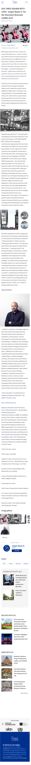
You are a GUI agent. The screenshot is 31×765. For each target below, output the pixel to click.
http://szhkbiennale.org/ (8, 403)
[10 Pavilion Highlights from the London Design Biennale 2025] (6, 639)
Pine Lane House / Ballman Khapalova (21, 593)
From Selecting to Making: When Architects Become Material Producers (20, 685)
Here (8, 74)
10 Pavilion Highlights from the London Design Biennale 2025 (20, 637)
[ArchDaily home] (15, 2)
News (4, 564)
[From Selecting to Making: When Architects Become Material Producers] (6, 686)
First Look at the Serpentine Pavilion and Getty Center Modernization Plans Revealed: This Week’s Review (21, 625)
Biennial (3, 66)
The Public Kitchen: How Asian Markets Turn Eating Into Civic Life (20, 672)
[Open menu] (2, 2)
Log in (26, 2)
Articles (11, 564)
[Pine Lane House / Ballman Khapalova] (8, 595)
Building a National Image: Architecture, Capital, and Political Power (20, 659)
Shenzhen (17, 57)
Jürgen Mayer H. (18, 546)
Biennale (20, 393)
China (3, 410)
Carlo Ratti (21, 76)
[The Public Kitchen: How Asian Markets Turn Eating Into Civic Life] (6, 673)
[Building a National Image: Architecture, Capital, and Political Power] (6, 660)
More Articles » (24, 693)
